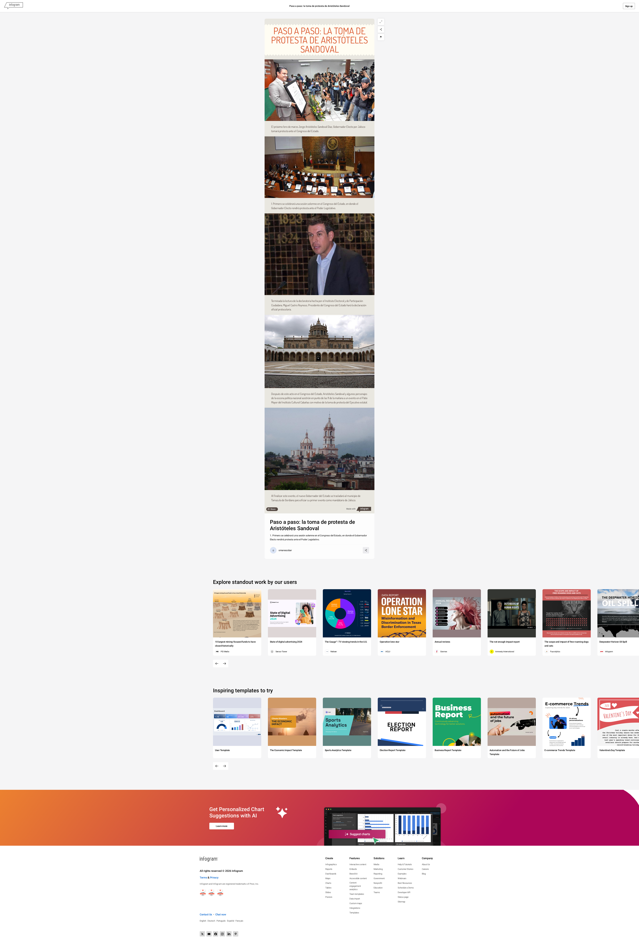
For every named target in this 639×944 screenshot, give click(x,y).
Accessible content (358, 878)
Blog (424, 873)
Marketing (378, 869)
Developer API (404, 892)
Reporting (378, 873)
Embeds (353, 869)
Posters (328, 897)
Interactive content (357, 864)
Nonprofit (378, 883)
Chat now (220, 914)
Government (379, 878)
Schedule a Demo (406, 887)
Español (230, 921)
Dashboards (330, 873)
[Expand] (381, 22)
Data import (354, 898)
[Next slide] (224, 663)
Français (239, 921)
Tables (328, 887)
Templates (354, 912)
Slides (328, 892)
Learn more (221, 826)
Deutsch (211, 921)
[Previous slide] (217, 663)
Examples (402, 873)
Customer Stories (405, 869)
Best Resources (405, 883)
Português (221, 921)
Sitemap (401, 901)
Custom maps (355, 903)
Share (272, 509)
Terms (203, 877)
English (203, 921)
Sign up (629, 6)
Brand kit (353, 873)
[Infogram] (13, 6)
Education (378, 887)
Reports (328, 869)
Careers (425, 869)
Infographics (331, 864)
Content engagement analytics (355, 886)
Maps (327, 878)
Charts (328, 883)
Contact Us (206, 914)
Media (376, 864)
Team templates (356, 894)
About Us (426, 864)
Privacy (214, 877)
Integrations (354, 908)
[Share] (381, 29)
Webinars (402, 878)
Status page (403, 897)
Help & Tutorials (405, 864)
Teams (377, 892)
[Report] (381, 37)
